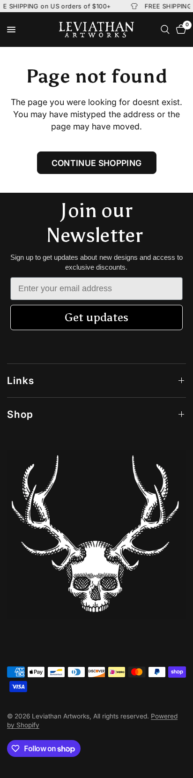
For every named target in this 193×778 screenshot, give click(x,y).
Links (20, 380)
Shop (20, 414)
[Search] (165, 29)
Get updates (96, 317)
